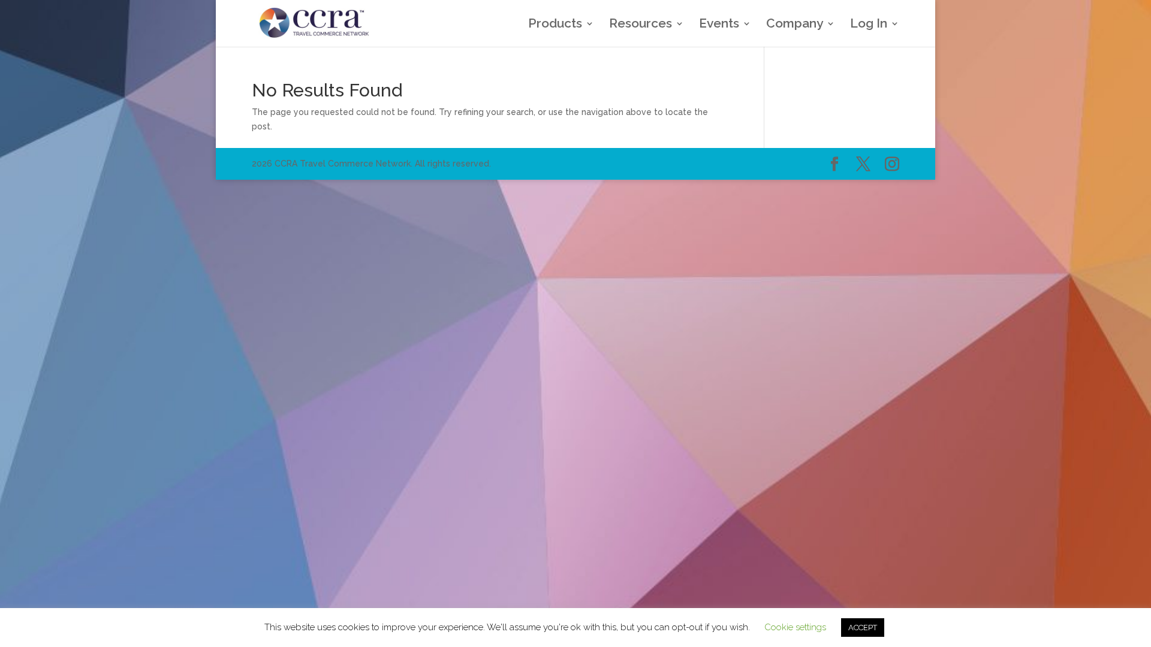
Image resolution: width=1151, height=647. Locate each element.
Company (794, 25)
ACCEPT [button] (862, 627)
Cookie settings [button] (795, 627)
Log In (868, 25)
